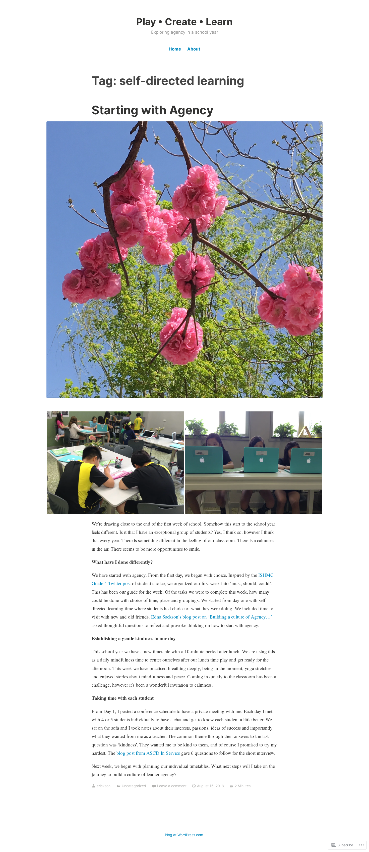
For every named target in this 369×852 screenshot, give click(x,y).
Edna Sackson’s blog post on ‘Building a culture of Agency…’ (211, 616)
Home (175, 49)
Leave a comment (172, 786)
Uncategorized (134, 786)
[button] (115, 462)
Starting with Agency (153, 110)
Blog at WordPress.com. (184, 835)
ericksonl (104, 786)
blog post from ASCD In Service (148, 753)
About (193, 49)
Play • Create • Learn (184, 21)
